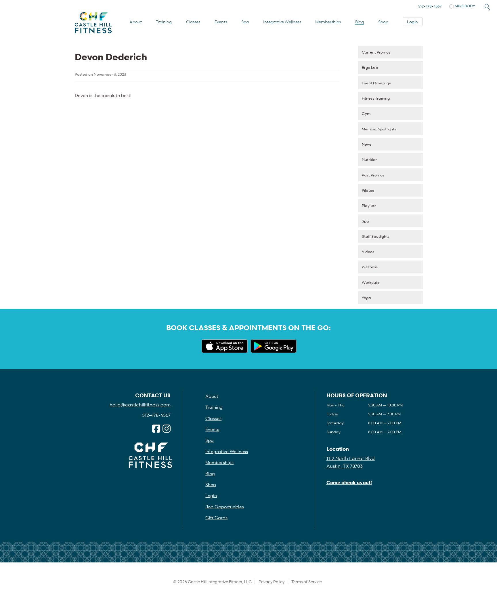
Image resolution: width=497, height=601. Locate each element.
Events (221, 21)
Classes (193, 21)
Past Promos (373, 175)
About (135, 21)
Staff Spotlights (375, 236)
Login (412, 21)
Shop (383, 21)
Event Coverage (376, 82)
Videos (368, 251)
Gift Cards (216, 517)
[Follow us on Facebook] (156, 428)
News (367, 144)
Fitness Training (376, 98)
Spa (245, 21)
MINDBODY (464, 5)
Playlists (369, 205)
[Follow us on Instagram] (167, 428)
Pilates (368, 190)
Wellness (370, 266)
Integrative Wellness (282, 21)
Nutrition (370, 159)
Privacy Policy (271, 581)
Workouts (370, 282)
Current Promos (376, 52)
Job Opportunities (224, 506)
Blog (359, 21)
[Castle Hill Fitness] (93, 22)
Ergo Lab (370, 67)
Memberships (328, 21)
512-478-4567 (430, 6)
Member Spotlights (379, 129)
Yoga (366, 297)
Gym (366, 113)
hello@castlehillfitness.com (140, 405)
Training (164, 21)
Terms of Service (306, 581)
